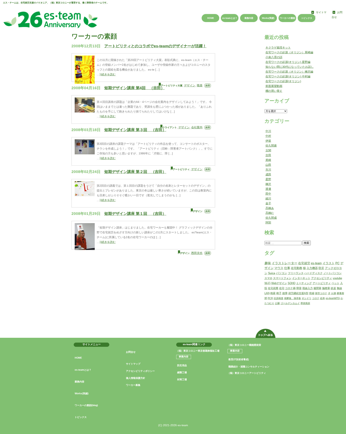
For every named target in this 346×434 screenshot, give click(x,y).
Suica (271, 273)
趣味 (268, 263)
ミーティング (304, 283)
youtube (337, 278)
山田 (268, 164)
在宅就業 (273, 288)
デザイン (189, 85)
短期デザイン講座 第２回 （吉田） (135, 172)
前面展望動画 (274, 86)
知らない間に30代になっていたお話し (290, 66)
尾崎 (268, 160)
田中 (268, 193)
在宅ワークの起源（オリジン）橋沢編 (289, 71)
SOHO (291, 283)
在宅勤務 (296, 268)
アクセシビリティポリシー (140, 371)
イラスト (329, 263)
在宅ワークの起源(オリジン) (283, 81)
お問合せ (131, 352)
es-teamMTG (333, 298)
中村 (268, 136)
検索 (306, 242)
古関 (268, 150)
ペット (335, 283)
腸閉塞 (317, 288)
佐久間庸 (271, 145)
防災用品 (182, 365)
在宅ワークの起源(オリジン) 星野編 (288, 62)
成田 (268, 174)
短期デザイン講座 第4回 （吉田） (134, 88)
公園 (277, 303)
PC (337, 263)
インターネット (301, 278)
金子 (268, 203)
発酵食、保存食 (292, 298)
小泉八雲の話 (274, 57)
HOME (210, 18)
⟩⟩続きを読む (108, 74)
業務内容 (248, 18)
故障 (285, 293)
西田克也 (196, 253)
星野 (268, 179)
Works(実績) (268, 18)
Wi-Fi (268, 283)
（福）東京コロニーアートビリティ (246, 373)
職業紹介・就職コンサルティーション (248, 366)
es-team (316, 263)
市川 (268, 169)
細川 (268, 198)
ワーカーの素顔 (287, 18)
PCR (270, 298)
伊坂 (268, 140)
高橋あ (270, 208)
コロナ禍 (290, 288)
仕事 (287, 268)
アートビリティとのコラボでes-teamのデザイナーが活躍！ (155, 46)
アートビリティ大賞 (171, 85)
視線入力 (307, 288)
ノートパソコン (332, 273)
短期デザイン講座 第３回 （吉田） (135, 130)
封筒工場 (182, 379)
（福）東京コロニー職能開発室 (244, 345)
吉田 (207, 85)
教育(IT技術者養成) (238, 359)
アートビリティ (181, 169)
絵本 (322, 298)
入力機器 (312, 268)
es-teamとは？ (229, 18)
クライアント (169, 127)
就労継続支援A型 (298, 293)
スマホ (268, 278)
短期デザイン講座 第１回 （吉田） (135, 213)
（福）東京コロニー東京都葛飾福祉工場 (197, 350)
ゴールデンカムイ (290, 303)
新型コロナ (321, 293)
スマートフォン (282, 278)
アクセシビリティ (321, 278)
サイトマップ (133, 363)
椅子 (279, 293)
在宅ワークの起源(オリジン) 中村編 (288, 76)
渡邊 (268, 188)
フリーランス (296, 273)
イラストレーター (284, 263)
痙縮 (311, 293)
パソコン (281, 273)
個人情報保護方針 (135, 378)
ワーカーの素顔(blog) (86, 405)
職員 (199, 85)
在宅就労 (304, 263)
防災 (321, 268)
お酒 (333, 293)
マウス (278, 268)
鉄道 (333, 288)
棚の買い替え (274, 90)
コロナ (315, 298)
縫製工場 (182, 372)
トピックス (306, 18)
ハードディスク (313, 273)
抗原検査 (278, 298)
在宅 (281, 288)
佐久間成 (271, 217)
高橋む (270, 212)
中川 (268, 131)
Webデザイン (279, 283)
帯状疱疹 (305, 303)
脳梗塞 (326, 288)
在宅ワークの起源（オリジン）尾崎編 (289, 52)
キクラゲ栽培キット (278, 47)
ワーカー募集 (133, 385)
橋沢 (268, 184)
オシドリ (306, 298)
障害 (299, 288)
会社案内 (196, 127)
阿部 (268, 222)
